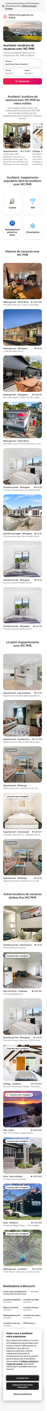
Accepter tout (22, 1378)
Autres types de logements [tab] (15, 1291)
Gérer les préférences (22, 1394)
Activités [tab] (34, 1291)
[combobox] (22, 64)
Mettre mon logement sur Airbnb (21, 16)
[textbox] (12, 73)
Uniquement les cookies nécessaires (22, 1386)
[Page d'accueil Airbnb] (5, 16)
